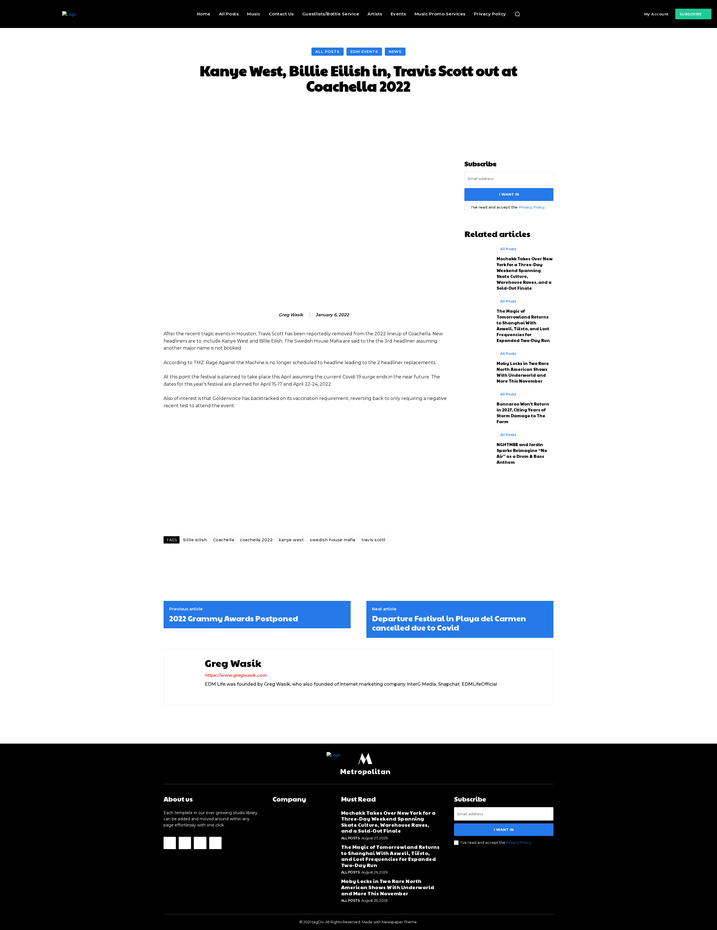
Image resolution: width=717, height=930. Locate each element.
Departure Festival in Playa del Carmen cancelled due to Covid (449, 622)
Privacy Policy (531, 207)
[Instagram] (207, 694)
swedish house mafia (332, 539)
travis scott (374, 539)
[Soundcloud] (226, 694)
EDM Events (364, 51)
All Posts (327, 51)
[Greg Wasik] (273, 315)
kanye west (291, 539)
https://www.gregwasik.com (236, 675)
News (395, 51)
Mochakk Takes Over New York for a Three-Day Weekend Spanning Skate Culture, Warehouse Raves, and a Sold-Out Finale (525, 273)
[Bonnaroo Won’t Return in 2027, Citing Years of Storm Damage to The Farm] (477, 407)
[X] (236, 694)
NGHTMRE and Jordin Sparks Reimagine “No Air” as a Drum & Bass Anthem (522, 453)
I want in (509, 194)
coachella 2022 (256, 539)
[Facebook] (170, 843)
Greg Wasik (291, 314)
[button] (517, 14)
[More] (466, 110)
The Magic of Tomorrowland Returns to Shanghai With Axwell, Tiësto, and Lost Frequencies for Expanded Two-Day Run (523, 325)
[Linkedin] (217, 694)
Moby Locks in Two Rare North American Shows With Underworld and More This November (523, 372)
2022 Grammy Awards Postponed (233, 618)
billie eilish (195, 539)
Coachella (223, 539)
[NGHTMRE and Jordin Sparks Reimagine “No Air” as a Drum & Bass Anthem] (477, 447)
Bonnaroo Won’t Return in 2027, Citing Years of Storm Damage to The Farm (523, 412)
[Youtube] (215, 843)
